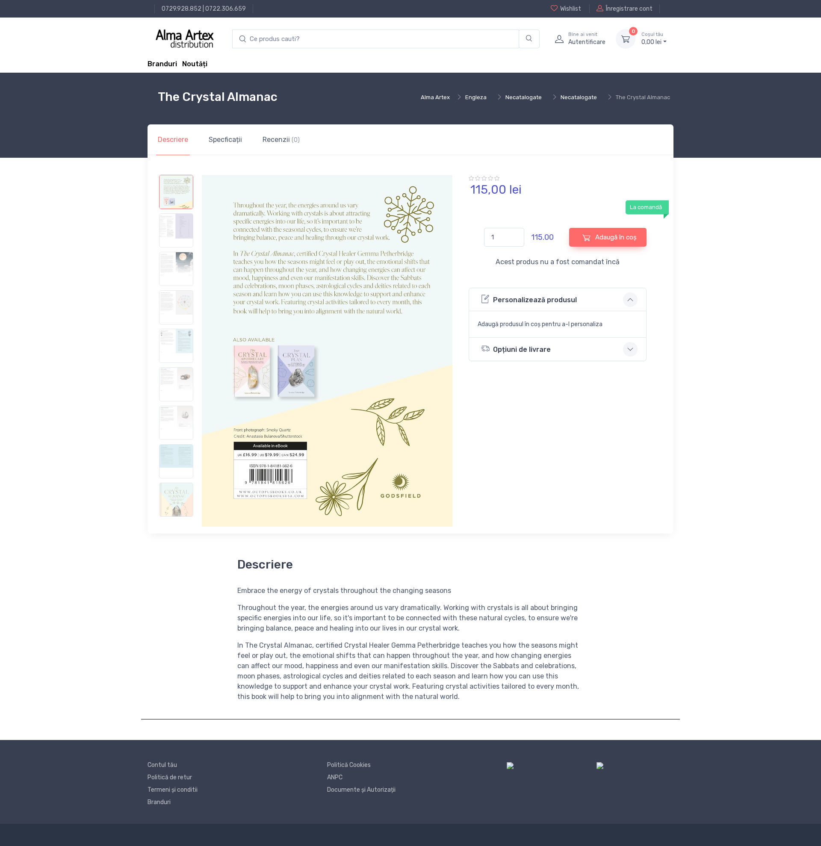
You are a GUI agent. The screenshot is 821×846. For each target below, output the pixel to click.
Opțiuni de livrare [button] (522, 349)
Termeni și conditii (173, 789)
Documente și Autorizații (361, 789)
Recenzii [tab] (281, 140)
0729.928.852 (181, 8)
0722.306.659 (225, 8)
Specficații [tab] (225, 140)
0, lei (652, 39)
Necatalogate (523, 97)
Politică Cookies (349, 765)
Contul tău (162, 765)
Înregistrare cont (629, 8)
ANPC (335, 777)
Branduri (162, 64)
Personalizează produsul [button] (535, 300)
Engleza (476, 97)
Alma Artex (435, 97)
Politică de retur (170, 777)
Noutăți (194, 64)
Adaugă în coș (615, 237)
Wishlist (570, 8)
